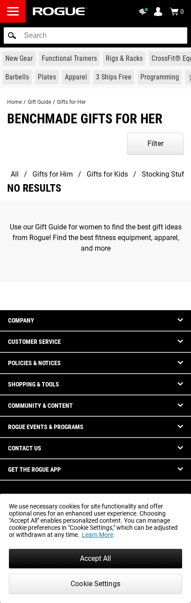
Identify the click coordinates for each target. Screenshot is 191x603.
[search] (95, 35)
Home (14, 102)
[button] (12, 35)
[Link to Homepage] (60, 11)
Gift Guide (39, 102)
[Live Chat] (144, 11)
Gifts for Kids (107, 174)
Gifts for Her (71, 102)
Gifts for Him (52, 174)
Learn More (97, 534)
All (15, 174)
